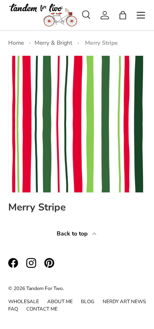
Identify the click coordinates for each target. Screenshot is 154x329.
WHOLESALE (23, 301)
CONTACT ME (41, 309)
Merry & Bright (53, 43)
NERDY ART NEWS (124, 301)
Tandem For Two (44, 288)
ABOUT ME (60, 301)
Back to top (73, 234)
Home (16, 43)
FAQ (13, 309)
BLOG (87, 301)
